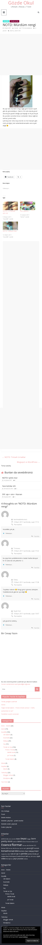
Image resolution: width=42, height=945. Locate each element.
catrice (15, 841)
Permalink (18, 524)
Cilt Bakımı (6, 735)
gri (32, 848)
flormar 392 (4, 848)
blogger (29, 839)
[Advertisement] (21, 54)
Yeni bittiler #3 (8, 486)
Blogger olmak (8, 775)
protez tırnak (32, 854)
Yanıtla (36, 536)
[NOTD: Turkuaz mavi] (10, 226)
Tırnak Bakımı (9, 759)
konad (4, 850)
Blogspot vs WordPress (28, 462)
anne (10, 839)
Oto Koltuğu (5, 811)
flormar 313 (32, 845)
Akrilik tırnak (11, 752)
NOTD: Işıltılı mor (10, 478)
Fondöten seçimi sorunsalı (10, 714)
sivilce (34, 856)
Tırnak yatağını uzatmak (9, 702)
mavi (36, 851)
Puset (3, 814)
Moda (3, 763)
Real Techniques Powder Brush (15, 856)
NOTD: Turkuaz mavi (10, 231)
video (3, 858)
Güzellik (6, 21)
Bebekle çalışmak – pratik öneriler (12, 821)
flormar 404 (11, 848)
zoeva (26, 859)
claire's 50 (17, 31)
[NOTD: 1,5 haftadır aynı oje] (10, 206)
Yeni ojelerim (24, 211)
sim (32, 856)
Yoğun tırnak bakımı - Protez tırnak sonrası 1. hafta (18, 708)
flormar (17, 845)
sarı (26, 856)
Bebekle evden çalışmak (9, 824)
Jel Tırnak (10, 755)
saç (29, 856)
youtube (20, 859)
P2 (19, 854)
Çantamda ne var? (7, 711)
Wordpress (6, 778)
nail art (13, 854)
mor (9, 854)
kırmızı (21, 851)
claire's (12, 31)
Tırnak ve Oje (14, 21)
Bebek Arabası (6, 817)
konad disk (13, 851)
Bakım (18, 839)
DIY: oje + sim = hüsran (12, 494)
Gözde (16, 28)
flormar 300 (26, 845)
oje (17, 854)
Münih (5, 769)
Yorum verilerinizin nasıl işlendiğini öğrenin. (15, 684)
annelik (14, 839)
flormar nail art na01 (20, 848)
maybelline (4, 854)
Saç (4, 744)
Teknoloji (4, 772)
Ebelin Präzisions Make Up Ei (30, 841)
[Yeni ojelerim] (27, 206)
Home (3, 705)
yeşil (15, 858)
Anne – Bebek (5, 726)
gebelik (29, 848)
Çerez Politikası (23, 937)
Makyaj (5, 741)
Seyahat (4, 766)
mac (26, 851)
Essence (6, 845)
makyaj (31, 851)
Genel (3, 729)
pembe (24, 853)
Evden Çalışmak (6, 827)
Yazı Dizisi (4, 782)
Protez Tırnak (9, 750)
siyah (38, 856)
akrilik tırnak (4, 839)
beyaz (24, 838)
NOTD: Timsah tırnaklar (14, 457)
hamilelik (36, 848)
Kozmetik (6, 738)
